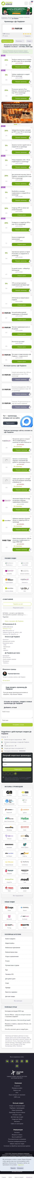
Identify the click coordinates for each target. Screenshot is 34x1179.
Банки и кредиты (10, 938)
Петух (24, 802)
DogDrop (25, 856)
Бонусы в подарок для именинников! (18, 238)
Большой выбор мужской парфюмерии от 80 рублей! (20, 313)
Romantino (9, 573)
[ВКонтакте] (8, 773)
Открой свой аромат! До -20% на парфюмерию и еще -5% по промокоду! (21, 374)
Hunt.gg (9, 927)
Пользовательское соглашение (17, 1139)
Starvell (25, 910)
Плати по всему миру (9, 804)
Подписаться (18, 769)
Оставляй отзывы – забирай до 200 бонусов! (21, 269)
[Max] (15, 773)
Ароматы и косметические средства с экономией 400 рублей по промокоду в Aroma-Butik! (21, 460)
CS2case (9, 838)
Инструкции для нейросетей (17, 1171)
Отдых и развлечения (11, 956)
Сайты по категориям (17, 1123)
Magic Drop (25, 795)
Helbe (24, 821)
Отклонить (20, 1168)
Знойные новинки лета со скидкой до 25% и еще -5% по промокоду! (21, 60)
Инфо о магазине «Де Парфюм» (14, 621)
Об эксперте (6, 680)
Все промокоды (18, 446)
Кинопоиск (9, 847)
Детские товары (10, 996)
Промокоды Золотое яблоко (17, 1112)
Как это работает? (17, 1137)
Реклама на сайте (17, 1088)
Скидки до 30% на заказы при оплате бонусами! (20, 208)
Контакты (17, 1132)
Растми (25, 927)
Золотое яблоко (9, 591)
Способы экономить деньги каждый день (16, 1029)
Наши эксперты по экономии (17, 1094)
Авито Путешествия (9, 821)
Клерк (9, 910)
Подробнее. (20, 1164)
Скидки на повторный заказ (17, 1105)
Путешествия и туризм (12, 965)
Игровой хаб (29, 1177)
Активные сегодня (7, 41)
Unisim (24, 891)
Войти (10, 1177)
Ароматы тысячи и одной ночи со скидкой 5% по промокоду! (21, 145)
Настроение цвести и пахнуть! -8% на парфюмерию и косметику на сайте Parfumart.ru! (22, 440)
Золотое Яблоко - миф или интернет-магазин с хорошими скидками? (18, 1015)
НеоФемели (25, 864)
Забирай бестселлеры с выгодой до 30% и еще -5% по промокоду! (21, 131)
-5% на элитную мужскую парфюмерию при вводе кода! (20, 284)
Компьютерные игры (11, 952)
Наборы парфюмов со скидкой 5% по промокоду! (20, 75)
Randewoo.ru (9, 565)
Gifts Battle (9, 795)
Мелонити (9, 919)
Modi (25, 882)
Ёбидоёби (9, 873)
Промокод (20, 41)
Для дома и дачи (10, 978)
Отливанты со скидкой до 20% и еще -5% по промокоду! (21, 223)
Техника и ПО (9, 974)
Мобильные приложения (12, 947)
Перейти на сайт (18, 604)
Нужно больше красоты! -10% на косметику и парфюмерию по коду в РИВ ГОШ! (22, 540)
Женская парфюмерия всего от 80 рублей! (21, 327)
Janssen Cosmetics (24, 573)
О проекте (17, 1086)
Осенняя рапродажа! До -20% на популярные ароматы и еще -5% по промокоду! (21, 388)
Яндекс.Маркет (9, 582)
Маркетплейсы (9, 943)
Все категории (18, 1001)
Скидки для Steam (17, 1119)
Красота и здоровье (18, 17)
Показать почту (7, 628)
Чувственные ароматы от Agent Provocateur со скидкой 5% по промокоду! (21, 253)
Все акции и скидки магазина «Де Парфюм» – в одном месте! (21, 355)
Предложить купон (18, 607)
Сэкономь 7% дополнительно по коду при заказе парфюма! (21, 402)
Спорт (7, 983)
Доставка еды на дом (17, 1117)
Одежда (7, 987)
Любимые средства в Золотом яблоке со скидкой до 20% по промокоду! (21, 520)
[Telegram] (4, 773)
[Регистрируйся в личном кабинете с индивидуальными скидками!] (17, 112)
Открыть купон (22, 215)
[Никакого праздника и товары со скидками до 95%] (17, 11)
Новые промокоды (17, 1110)
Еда (6, 970)
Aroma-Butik (25, 565)
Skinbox (25, 838)
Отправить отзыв (18, 724)
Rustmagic (24, 919)
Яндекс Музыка (9, 864)
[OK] (11, 773)
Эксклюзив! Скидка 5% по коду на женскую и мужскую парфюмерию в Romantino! (21, 500)
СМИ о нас (17, 1097)
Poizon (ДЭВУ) (24, 847)
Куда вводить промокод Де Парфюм (16, 688)
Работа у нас (17, 1090)
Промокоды (4, 17)
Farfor (24, 830)
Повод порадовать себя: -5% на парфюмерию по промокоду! (21, 160)
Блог (17, 1092)
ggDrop (25, 812)
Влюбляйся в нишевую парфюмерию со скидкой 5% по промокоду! (21, 193)
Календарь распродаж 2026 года (14, 1011)
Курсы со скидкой (19, 1177)
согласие (26, 778)
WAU (25, 591)
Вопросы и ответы (17, 1134)
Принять (13, 1168)
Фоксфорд (9, 830)
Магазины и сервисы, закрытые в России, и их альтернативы (18, 1024)
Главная (4, 1177)
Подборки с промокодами (17, 1108)
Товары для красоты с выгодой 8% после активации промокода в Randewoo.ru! (22, 480)
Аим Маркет (9, 856)
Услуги (7, 961)
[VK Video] (27, 1061)
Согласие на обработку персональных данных (17, 1146)
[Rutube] (17, 1066)
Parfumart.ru (25, 582)
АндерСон (9, 882)
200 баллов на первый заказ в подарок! (20, 298)
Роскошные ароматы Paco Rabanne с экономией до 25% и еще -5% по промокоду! (21, 90)
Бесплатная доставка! (18, 341)
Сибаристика (25, 873)
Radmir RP (9, 812)
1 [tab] (15, 124)
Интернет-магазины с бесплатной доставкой (17, 1020)
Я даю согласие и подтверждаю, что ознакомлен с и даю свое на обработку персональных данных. (18, 778)
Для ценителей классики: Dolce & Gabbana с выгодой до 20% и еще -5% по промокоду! (21, 176)
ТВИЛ (9, 891)
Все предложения (18, 895)
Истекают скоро (17, 1114)
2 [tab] (19, 124)
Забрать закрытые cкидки (17, 1143)
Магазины (10, 17)
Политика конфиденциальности (17, 1141)
